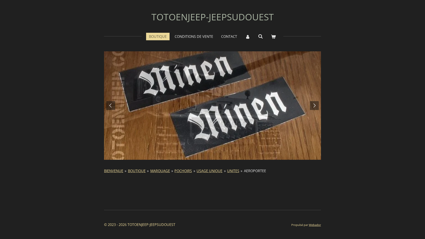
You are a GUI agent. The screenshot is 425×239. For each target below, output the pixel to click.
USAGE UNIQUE (209, 170)
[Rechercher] (260, 36)
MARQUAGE (160, 170)
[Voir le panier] (273, 36)
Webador (315, 225)
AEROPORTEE (255, 170)
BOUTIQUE (137, 170)
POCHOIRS (183, 170)
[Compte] (247, 36)
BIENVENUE (113, 170)
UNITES (233, 170)
